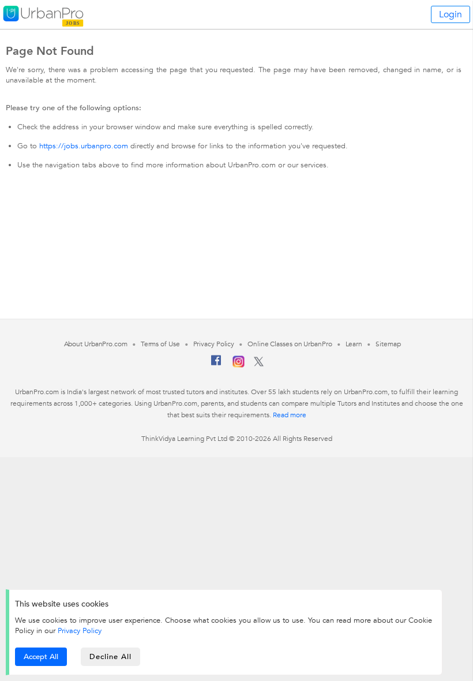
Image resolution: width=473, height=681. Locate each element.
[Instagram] (238, 365)
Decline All (110, 657)
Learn (354, 344)
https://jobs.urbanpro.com (83, 146)
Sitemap (388, 344)
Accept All (41, 657)
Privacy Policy (80, 631)
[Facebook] (216, 364)
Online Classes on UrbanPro (289, 344)
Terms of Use (160, 344)
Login (450, 14)
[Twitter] (259, 364)
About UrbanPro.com (95, 344)
